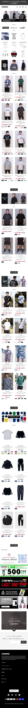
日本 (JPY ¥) (13, 690)
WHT (25, 100)
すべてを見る (14, 189)
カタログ (3, 675)
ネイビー (6, 100)
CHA (16, 127)
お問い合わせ (3, 678)
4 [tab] (15, 23)
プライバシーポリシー (5, 665)
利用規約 (3, 672)
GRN (16, 100)
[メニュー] (25, 6)
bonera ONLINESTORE (12, 703)
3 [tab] (14, 23)
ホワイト (9, 314)
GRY (6, 126)
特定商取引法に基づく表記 (6, 669)
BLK (19, 100)
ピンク (6, 369)
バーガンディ (16, 398)
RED (12, 451)
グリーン (22, 398)
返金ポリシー (3, 682)
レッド (2, 100)
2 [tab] (12, 23)
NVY (9, 154)
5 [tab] (16, 23)
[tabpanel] (14, 16)
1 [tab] (11, 23)
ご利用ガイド (3, 662)
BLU (22, 100)
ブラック (9, 100)
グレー (6, 314)
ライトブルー (2, 369)
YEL (6, 453)
